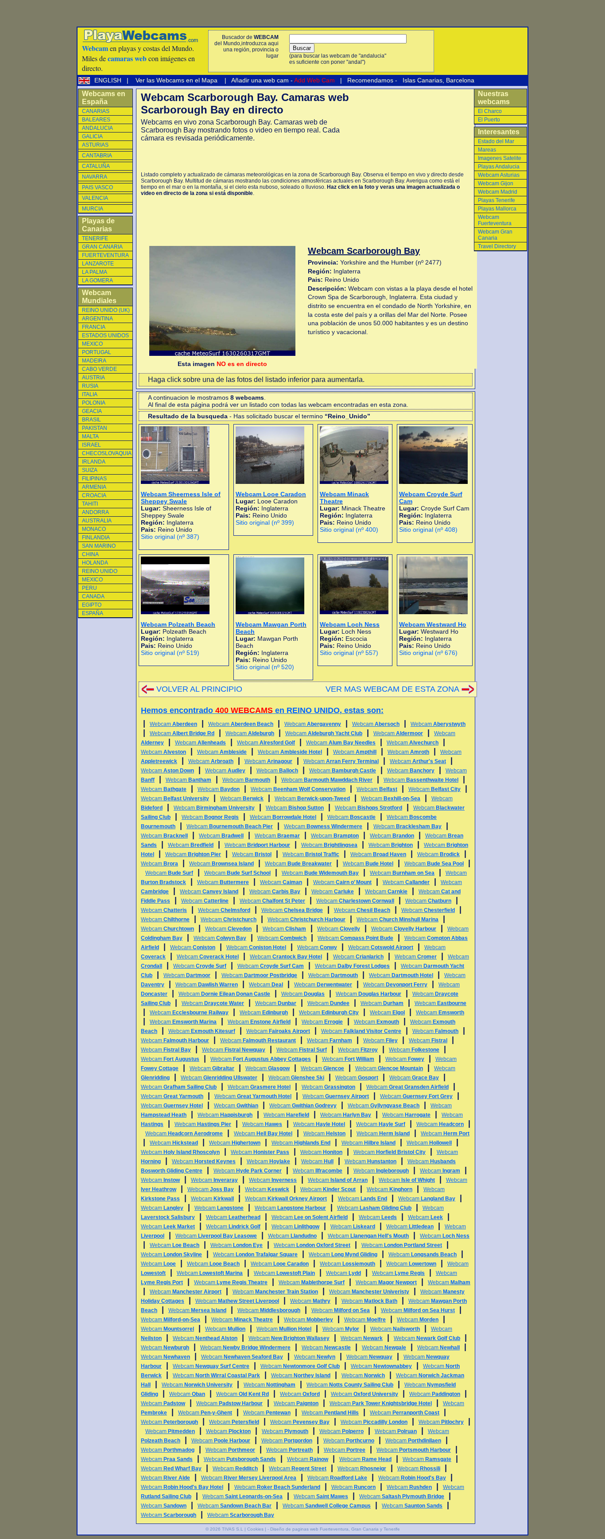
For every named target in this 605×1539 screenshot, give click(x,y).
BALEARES (96, 120)
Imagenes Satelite (499, 158)
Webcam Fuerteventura (495, 220)
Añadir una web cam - (282, 80)
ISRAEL (91, 445)
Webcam (173, 724)
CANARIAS (95, 111)
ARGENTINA (97, 319)
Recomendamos (369, 80)
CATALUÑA (96, 166)
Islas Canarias (421, 80)
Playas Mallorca (497, 209)
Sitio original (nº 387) (170, 536)
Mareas (487, 150)
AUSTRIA (93, 377)
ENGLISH (108, 80)
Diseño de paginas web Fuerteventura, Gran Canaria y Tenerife (335, 1529)
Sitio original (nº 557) (349, 652)
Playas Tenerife (496, 200)
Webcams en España (103, 97)
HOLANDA (95, 563)
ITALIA (89, 394)
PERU (89, 588)
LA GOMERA (97, 280)
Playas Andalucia (499, 167)
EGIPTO (91, 605)
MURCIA (92, 209)
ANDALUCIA (97, 128)
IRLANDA (93, 462)
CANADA (93, 596)
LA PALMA (94, 272)
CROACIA (94, 495)
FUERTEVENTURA (105, 255)
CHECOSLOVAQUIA (107, 453)
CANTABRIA (97, 155)
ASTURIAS (95, 145)
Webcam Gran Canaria (495, 235)
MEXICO (92, 344)
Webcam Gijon (495, 183)
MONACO (94, 529)
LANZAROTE (98, 264)
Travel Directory (497, 246)
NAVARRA (94, 177)
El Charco (490, 111)
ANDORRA (95, 512)
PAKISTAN (94, 428)
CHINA (90, 554)
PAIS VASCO (97, 187)
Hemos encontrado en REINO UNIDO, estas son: (262, 710)
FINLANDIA (96, 537)
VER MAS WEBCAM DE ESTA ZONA (392, 689)
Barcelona (460, 80)
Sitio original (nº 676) (428, 652)
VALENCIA (95, 198)
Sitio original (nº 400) (349, 529)
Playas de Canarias (98, 225)
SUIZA (89, 470)
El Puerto (489, 120)
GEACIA (92, 411)
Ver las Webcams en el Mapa (176, 80)
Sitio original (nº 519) (170, 652)
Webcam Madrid (497, 192)
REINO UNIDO (99, 571)
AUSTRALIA (97, 521)
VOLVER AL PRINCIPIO (199, 689)
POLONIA (93, 403)
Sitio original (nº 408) (428, 529)
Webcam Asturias (499, 175)
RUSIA (90, 386)
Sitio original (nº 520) (265, 666)
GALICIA (92, 136)
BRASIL (91, 420)
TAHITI (90, 504)
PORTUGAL (96, 352)
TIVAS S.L (232, 1529)
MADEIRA (94, 361)
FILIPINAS (94, 478)
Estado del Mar (496, 141)
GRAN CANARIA (102, 247)
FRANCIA (93, 327)
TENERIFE (95, 238)
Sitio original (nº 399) (265, 522)
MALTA (90, 436)
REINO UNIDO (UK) (106, 310)
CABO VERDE (99, 369)
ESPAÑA (92, 613)
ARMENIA (94, 487)
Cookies (255, 1529)
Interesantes (499, 132)
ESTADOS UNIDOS (105, 335)
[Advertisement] (244, 157)
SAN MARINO (99, 546)
